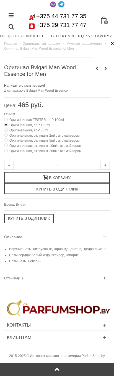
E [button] (46, 36)
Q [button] (82, 36)
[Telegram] (61, 4)
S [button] (89, 36)
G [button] (52, 36)
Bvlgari (21, 204)
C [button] (40, 36)
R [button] (85, 36)
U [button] (95, 36)
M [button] (69, 36)
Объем (10, 114)
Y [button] (108, 36)
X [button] (105, 36)
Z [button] (111, 36)
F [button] (49, 36)
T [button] (92, 36)
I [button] (58, 36)
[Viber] (53, 4)
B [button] (37, 36)
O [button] (76, 36)
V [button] (98, 36)
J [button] (60, 36)
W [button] (101, 36)
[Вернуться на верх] (57, 369)
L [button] (66, 36)
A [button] (34, 36)
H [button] (56, 36)
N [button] (72, 36)
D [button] (43, 36)
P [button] (79, 36)
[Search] (11, 27)
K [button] (63, 36)
